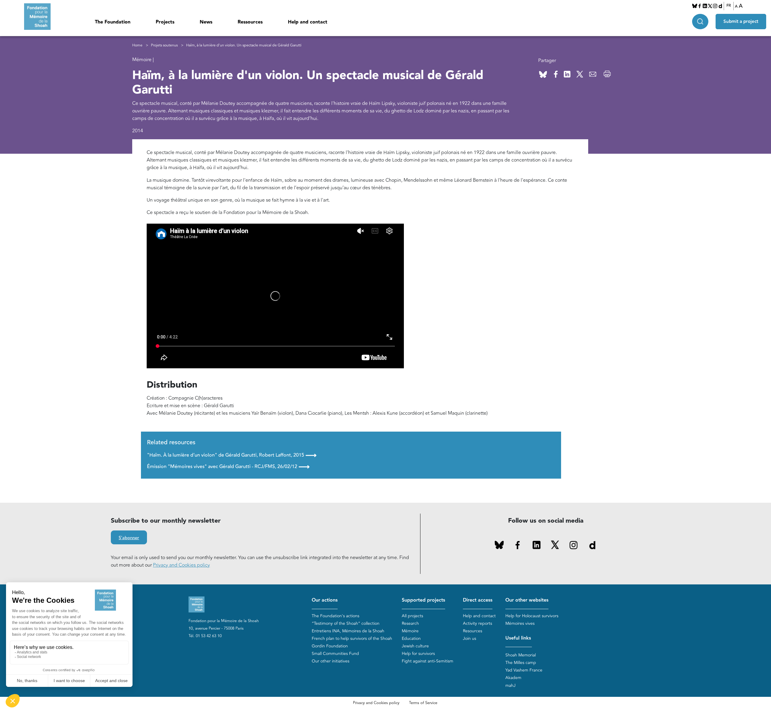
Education (411, 638)
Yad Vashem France (523, 670)
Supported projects (423, 600)
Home (137, 45)
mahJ (510, 685)
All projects (412, 616)
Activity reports (477, 623)
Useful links (518, 638)
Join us (469, 638)
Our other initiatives (330, 661)
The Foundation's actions (335, 616)
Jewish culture (415, 646)
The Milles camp (520, 662)
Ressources (250, 22)
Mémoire (410, 631)
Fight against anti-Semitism (427, 661)
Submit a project (740, 21)
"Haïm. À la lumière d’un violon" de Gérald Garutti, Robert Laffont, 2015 (232, 455)
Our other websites (526, 600)
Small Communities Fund (335, 653)
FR (728, 6)
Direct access (477, 600)
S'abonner (129, 537)
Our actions (325, 600)
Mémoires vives (520, 623)
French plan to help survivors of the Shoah (352, 638)
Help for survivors (418, 653)
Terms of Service (423, 703)
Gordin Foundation (330, 646)
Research (410, 623)
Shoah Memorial (520, 655)
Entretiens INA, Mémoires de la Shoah (348, 631)
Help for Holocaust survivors (531, 616)
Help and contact (307, 22)
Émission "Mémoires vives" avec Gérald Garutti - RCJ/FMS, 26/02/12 (228, 466)
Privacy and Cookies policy (181, 565)
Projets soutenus (164, 45)
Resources (472, 631)
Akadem (513, 678)
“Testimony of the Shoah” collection (345, 623)
